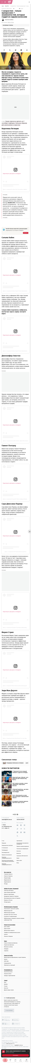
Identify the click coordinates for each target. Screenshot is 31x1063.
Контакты (19, 851)
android (6, 1020)
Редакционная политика (7, 845)
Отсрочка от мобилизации (10, 916)
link (17, 825)
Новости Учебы (8, 955)
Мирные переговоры (9, 894)
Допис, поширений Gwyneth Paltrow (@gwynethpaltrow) (16, 499)
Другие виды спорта (9, 990)
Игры (18, 862)
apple (16, 1020)
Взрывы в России (8, 900)
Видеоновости (7, 880)
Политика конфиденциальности (6, 858)
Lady (3, 6)
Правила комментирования (23, 846)
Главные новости (8, 874)
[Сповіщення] (29, 2)
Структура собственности (22, 855)
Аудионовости (7, 882)
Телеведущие (5, 850)
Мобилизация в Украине (11, 907)
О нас (3, 840)
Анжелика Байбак (9, 19)
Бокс (5, 982)
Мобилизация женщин (9, 912)
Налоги (6, 934)
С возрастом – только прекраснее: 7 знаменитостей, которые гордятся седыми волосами (19, 6)
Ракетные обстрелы (8, 890)
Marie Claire (11, 22)
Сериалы (6, 950)
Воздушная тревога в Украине (11, 896)
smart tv (6, 1024)
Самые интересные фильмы (10, 943)
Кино (5, 941)
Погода (5, 883)
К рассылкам (9, 1010)
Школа (5, 959)
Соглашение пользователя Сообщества (22, 844)
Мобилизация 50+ (8, 910)
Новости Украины (8, 876)
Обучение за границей (9, 965)
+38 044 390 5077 (20, 819)
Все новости (7, 872)
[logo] (9, 2)
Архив (18, 858)
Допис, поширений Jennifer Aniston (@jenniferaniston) (15, 440)
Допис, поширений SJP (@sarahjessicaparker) (15, 551)
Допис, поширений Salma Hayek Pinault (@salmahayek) (16, 291)
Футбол (6, 984)
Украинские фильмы (9, 945)
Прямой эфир (7, 878)
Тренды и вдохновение (9, 975)
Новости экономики (9, 924)
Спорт (5, 980)
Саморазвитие (7, 963)
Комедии (6, 948)
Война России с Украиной (11, 888)
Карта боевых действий (9, 892)
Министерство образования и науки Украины (15, 957)
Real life (7, 6)
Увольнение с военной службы (11, 908)
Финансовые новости (9, 930)
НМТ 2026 (6, 961)
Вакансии (19, 853)
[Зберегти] (26, 50)
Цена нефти (7, 926)
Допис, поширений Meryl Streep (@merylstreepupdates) (16, 685)
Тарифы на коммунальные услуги (12, 932)
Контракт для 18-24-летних (10, 914)
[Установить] (15, 1053)
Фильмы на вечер (8, 946)
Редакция (4, 843)
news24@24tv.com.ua (7, 819)
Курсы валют (7, 928)
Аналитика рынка (8, 971)
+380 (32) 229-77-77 (10, 1043)
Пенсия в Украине (8, 936)
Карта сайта (19, 860)
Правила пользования (7, 854)
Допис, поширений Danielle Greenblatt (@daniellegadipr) (16, 627)
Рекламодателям (5, 852)
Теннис (5, 986)
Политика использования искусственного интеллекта (8, 861)
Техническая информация (22, 848)
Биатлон (6, 988)
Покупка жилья (7, 973)
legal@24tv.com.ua (18, 1045)
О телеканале (5, 847)
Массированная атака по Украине (12, 898)
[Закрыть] (28, 1051)
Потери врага (7, 902)
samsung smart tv (16, 1024)
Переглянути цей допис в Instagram (12, 173)
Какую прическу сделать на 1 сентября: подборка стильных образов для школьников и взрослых (14, 123)
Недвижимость (8, 970)
